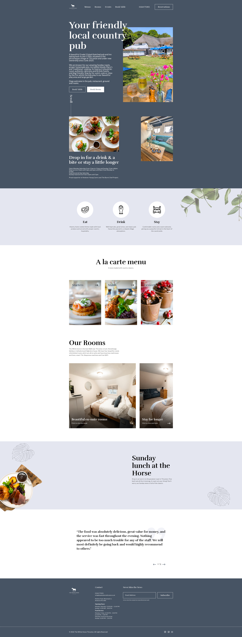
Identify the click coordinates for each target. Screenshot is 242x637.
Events (108, 7)
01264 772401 (144, 7)
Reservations (164, 7)
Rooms (98, 7)
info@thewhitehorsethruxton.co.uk (105, 595)
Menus (87, 7)
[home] (73, 7)
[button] (154, 564)
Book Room (95, 89)
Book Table (120, 7)
